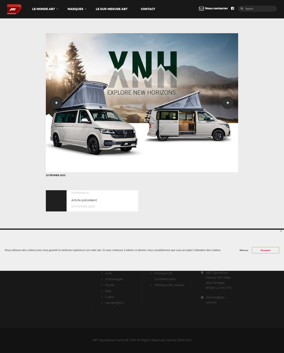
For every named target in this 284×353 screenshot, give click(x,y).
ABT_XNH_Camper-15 (55, 102)
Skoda (109, 285)
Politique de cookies (169, 285)
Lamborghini (114, 303)
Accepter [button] (265, 250)
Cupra (109, 297)
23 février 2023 (56, 175)
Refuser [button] (244, 250)
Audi (108, 273)
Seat (108, 291)
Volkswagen (114, 279)
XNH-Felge (232, 102)
